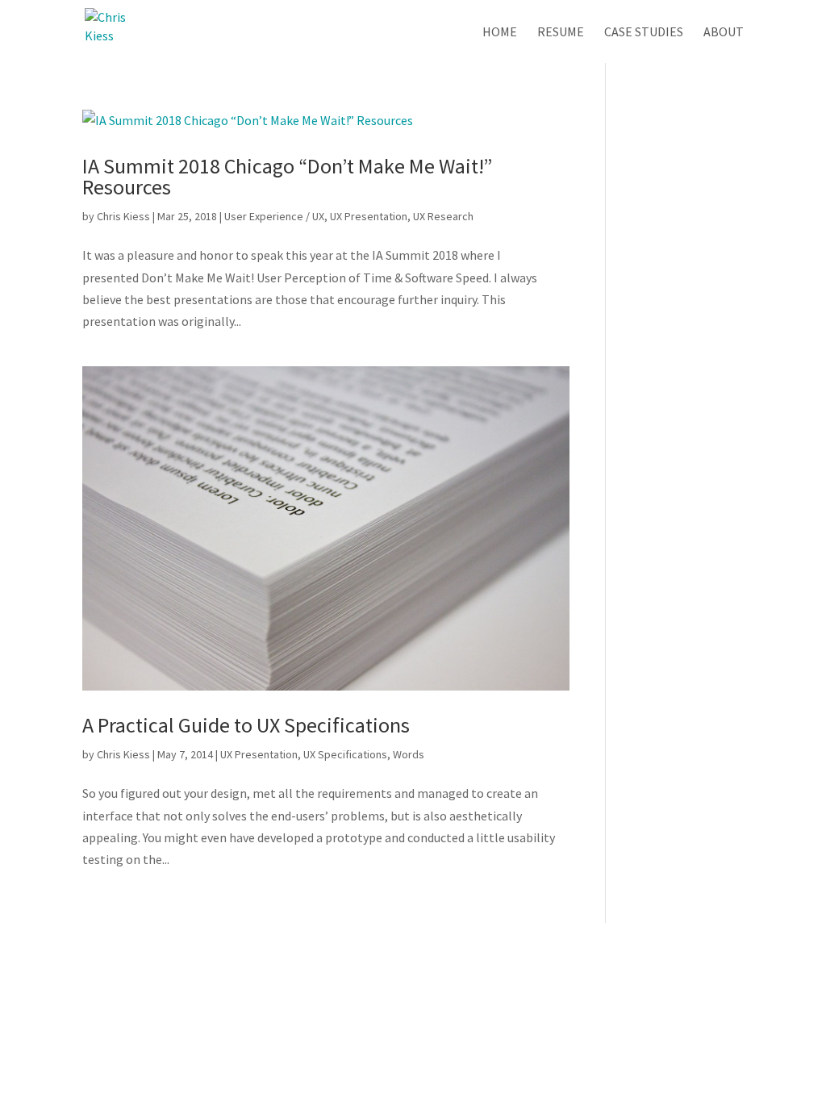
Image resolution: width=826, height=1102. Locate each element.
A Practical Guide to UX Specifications (246, 725)
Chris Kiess (123, 216)
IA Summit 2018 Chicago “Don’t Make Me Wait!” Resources (287, 176)
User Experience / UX (274, 216)
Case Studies (643, 33)
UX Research (443, 216)
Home (499, 33)
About (723, 33)
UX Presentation (368, 216)
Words (408, 754)
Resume (560, 33)
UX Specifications (345, 754)
